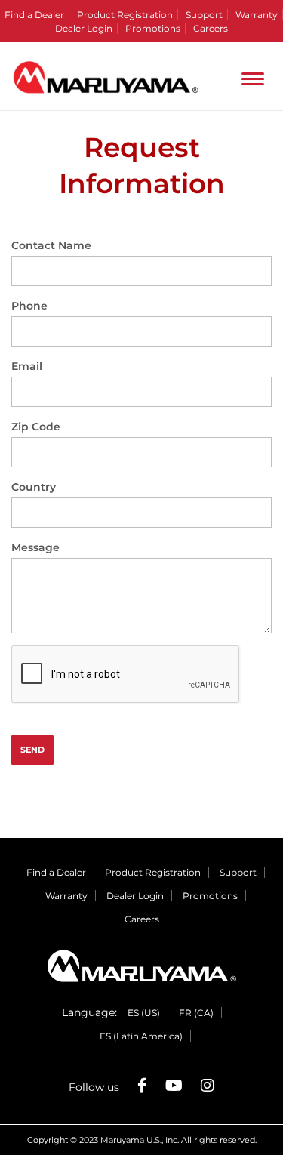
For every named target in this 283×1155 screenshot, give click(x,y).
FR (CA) (196, 1012)
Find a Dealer (34, 14)
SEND (32, 749)
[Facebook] (142, 1085)
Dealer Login (83, 28)
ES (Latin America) (141, 1036)
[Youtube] (174, 1085)
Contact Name (51, 245)
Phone (29, 306)
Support (204, 14)
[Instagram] (207, 1085)
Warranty (256, 14)
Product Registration (125, 14)
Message (35, 547)
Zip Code (35, 426)
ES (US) (144, 1012)
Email (26, 366)
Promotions (152, 28)
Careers (210, 28)
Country (33, 487)
